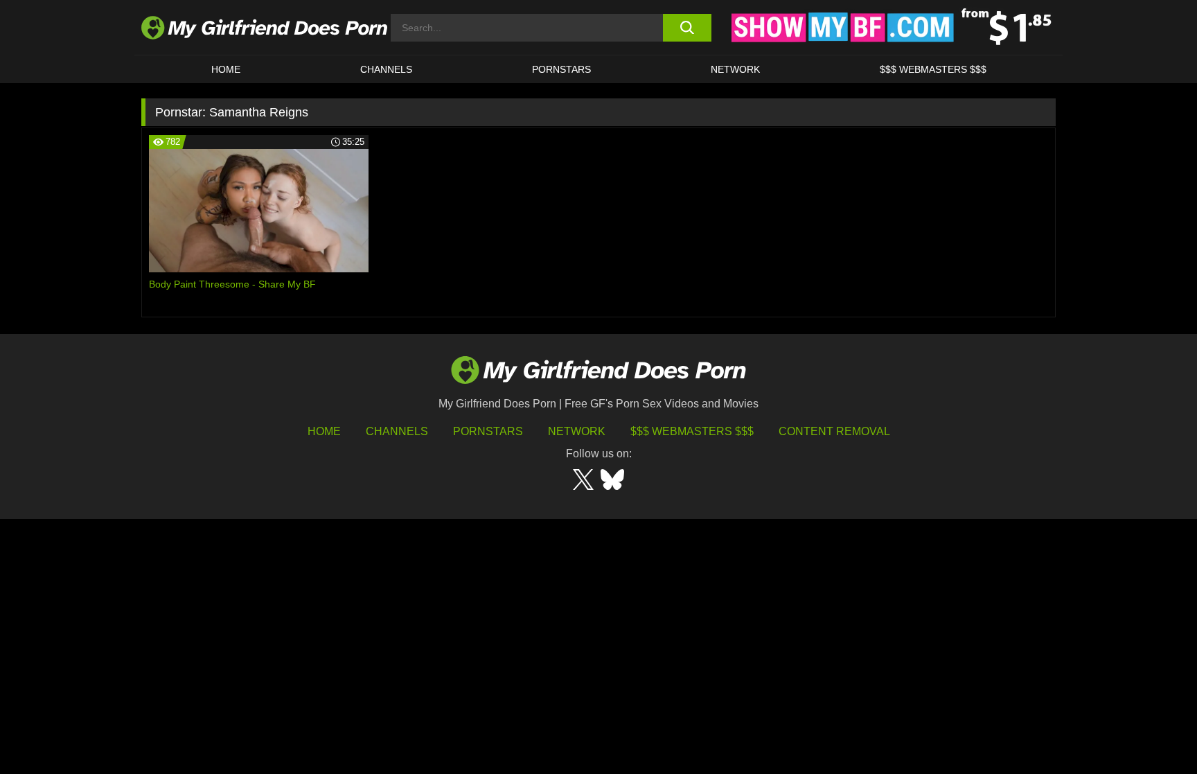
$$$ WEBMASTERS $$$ (933, 69)
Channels (397, 431)
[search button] (687, 28)
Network (735, 69)
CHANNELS (386, 69)
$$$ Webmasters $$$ (692, 431)
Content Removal (834, 431)
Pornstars (561, 69)
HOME (225, 69)
